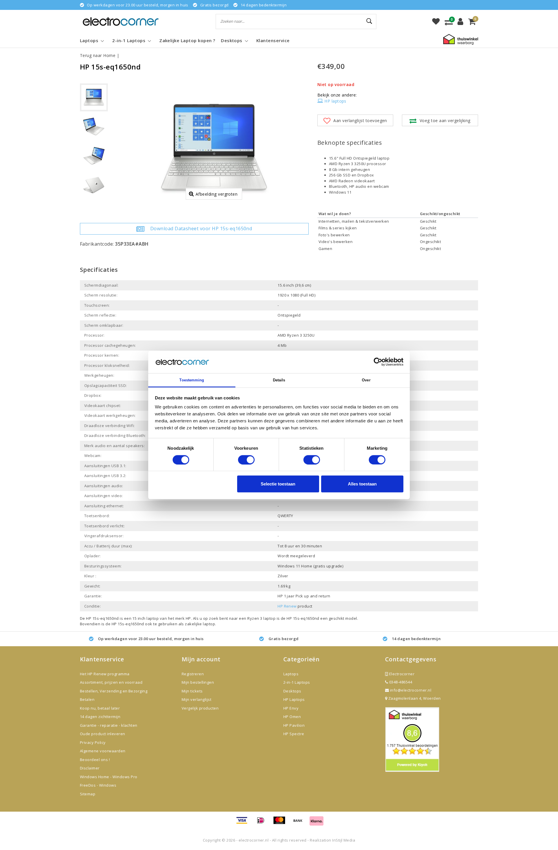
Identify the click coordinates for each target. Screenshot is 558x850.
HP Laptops (294, 699)
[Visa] (244, 823)
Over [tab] (366, 380)
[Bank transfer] (300, 823)
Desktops (292, 691)
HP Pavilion (294, 725)
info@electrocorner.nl (410, 690)
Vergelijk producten (200, 708)
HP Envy (290, 708)
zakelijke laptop (200, 623)
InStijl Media (343, 840)
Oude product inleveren (102, 733)
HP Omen (292, 716)
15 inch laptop (145, 618)
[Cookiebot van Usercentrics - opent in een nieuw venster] (378, 362)
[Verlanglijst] (436, 21)
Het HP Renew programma (105, 673)
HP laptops (335, 101)
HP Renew (287, 606)
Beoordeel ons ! (95, 759)
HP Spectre (293, 733)
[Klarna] (316, 823)
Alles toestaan (362, 483)
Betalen (87, 699)
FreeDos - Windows (98, 785)
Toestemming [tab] (191, 380)
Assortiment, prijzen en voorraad (111, 682)
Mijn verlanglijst (196, 699)
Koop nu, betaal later (100, 708)
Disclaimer (90, 768)
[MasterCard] (281, 823)
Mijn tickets (192, 691)
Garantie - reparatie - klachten (108, 725)
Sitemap (87, 794)
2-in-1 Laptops (296, 682)
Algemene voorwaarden (103, 750)
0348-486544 (400, 682)
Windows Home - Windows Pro (108, 776)
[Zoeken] (369, 21)
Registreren (193, 673)
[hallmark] (460, 39)
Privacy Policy (93, 742)
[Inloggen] (460, 21)
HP (188, 618)
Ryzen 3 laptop (261, 618)
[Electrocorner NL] (120, 21)
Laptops (290, 673)
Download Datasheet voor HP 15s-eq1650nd (201, 228)
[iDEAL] (262, 823)
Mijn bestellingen (198, 682)
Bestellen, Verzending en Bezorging (113, 691)
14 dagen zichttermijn (100, 716)
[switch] (246, 459)
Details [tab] (279, 380)
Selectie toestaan (278, 483)
